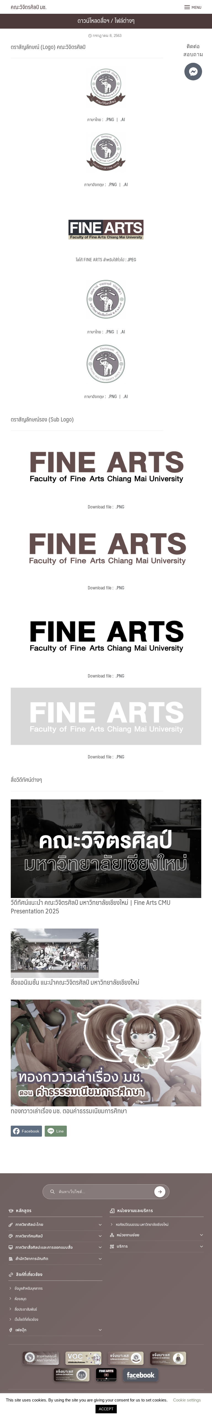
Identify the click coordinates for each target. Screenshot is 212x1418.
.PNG (109, 119)
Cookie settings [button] (187, 1400)
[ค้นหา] (159, 1191)
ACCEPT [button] (106, 1409)
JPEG (132, 259)
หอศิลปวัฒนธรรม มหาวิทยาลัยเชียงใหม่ (142, 1224)
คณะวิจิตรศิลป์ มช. (29, 7)
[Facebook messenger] (193, 71)
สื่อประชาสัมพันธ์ (26, 1309)
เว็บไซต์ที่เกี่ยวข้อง (26, 1319)
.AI (122, 119)
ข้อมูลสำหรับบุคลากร (29, 1288)
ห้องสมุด (20, 1298)
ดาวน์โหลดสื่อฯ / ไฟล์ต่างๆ (106, 20)
